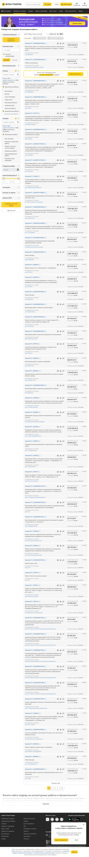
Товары (3, 838)
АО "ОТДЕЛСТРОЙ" (30, 311)
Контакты (26, 838)
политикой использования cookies (44, 853)
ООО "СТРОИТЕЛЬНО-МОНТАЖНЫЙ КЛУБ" (36, 708)
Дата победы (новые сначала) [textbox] (33, 34)
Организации (5, 833)
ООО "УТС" (28, 567)
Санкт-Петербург (10, 97)
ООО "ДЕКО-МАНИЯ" (30, 124)
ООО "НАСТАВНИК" (30, 232)
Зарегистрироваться (61, 840)
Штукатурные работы (11, 134)
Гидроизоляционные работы (11, 154)
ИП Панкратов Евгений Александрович (35, 421)
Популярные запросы (30, 828)
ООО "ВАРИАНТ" (29, 54)
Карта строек (5, 828)
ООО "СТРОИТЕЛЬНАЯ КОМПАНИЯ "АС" (35, 497)
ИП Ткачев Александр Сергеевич (33, 540)
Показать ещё (56, 783)
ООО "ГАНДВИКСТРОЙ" (31, 526)
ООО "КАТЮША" (29, 155)
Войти (56, 4)
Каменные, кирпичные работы (11, 142)
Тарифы (26, 821)
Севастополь (9, 99)
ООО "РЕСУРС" (29, 272)
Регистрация (67, 4)
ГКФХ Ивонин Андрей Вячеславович (34, 67)
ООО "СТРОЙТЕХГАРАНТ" (31, 407)
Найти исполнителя (29, 818)
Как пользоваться (29, 823)
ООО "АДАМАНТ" (29, 299)
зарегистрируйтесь (8, 80)
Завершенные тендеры (8, 821)
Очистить (14, 60)
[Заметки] (58, 43)
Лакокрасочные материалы (9, 159)
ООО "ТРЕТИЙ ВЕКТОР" (31, 764)
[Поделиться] (63, 43)
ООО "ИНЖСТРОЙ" (30, 218)
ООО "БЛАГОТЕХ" (29, 366)
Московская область (11, 102)
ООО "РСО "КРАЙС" (30, 724)
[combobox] (11, 50)
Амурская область (10, 108)
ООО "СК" (27, 511)
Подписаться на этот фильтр (11, 204)
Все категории (9, 138)
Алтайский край (9, 105)
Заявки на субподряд (7, 826)
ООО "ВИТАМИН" (29, 92)
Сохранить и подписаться (11, 39)
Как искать (28, 38)
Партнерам (27, 836)
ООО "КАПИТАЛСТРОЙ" (31, 339)
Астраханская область (11, 114)
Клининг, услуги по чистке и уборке (10, 147)
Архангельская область (12, 87)
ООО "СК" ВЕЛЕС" (29, 326)
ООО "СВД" (28, 778)
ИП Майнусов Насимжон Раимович (34, 247)
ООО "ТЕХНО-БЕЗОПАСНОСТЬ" (33, 436)
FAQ (25, 826)
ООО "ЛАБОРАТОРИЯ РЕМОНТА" (33, 187)
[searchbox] (10, 50)
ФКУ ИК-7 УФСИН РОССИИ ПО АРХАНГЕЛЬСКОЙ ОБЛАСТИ (40, 629)
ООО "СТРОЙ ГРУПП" (30, 380)
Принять (74, 852)
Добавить (6, 60)
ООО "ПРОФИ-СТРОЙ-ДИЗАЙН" (33, 751)
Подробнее (46, 804)
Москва (7, 94)
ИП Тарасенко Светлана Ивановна (34, 739)
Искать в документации (9, 55)
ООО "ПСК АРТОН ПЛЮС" (31, 481)
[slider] (3, 178)
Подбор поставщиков (7, 831)
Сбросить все (11, 210)
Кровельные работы (11, 151)
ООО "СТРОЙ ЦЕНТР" (30, 466)
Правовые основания (30, 833)
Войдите (5, 78)
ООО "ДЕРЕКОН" (29, 393)
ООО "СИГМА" (28, 139)
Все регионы (8, 91)
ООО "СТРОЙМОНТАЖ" (31, 450)
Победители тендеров (7, 818)
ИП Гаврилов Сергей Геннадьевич (34, 612)
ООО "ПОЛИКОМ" (29, 259)
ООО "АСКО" (28, 108)
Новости (26, 831)
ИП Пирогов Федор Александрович (34, 202)
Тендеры (4, 823)
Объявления (5, 836)
